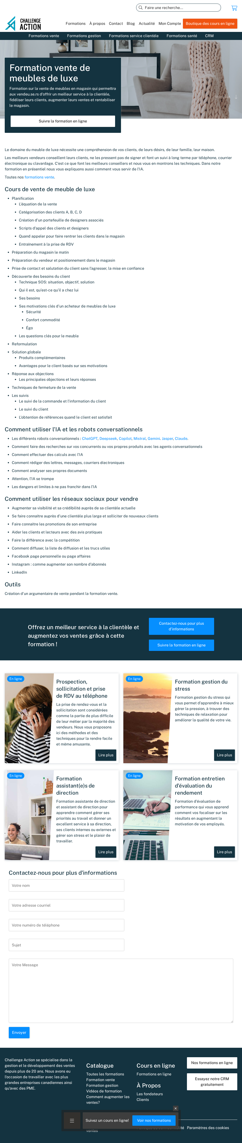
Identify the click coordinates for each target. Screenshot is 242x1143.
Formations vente (44, 36)
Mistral (140, 438)
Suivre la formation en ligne (63, 121)
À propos (97, 23)
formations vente (39, 177)
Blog (131, 23)
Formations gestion (84, 36)
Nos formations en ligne (212, 1063)
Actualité (147, 23)
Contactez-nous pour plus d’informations (181, 626)
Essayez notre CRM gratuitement (212, 1082)
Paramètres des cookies (208, 1128)
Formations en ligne (154, 1074)
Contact (116, 23)
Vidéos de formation (104, 1091)
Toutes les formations (105, 1074)
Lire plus (105, 755)
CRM (209, 36)
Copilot (125, 438)
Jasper (167, 438)
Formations (76, 23)
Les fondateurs (150, 1094)
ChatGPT (90, 438)
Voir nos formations (154, 1120)
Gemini (154, 438)
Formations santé (182, 36)
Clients (143, 1099)
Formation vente (100, 1080)
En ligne (15, 679)
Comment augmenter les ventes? (108, 1100)
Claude (181, 438)
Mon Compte (170, 23)
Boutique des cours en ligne (210, 23)
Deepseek (108, 438)
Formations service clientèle (134, 36)
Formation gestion (102, 1085)
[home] (25, 23)
